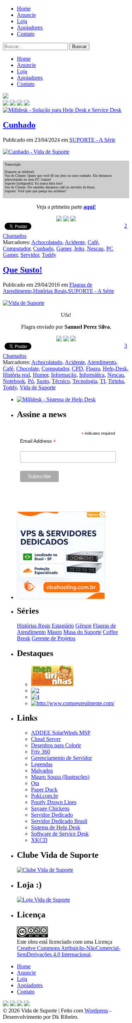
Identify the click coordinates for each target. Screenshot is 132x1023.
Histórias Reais (50, 291)
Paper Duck (44, 790)
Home (24, 9)
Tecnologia (85, 381)
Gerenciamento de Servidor (61, 758)
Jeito (79, 249)
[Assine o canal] (27, 104)
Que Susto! (22, 269)
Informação (63, 375)
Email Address (38, 441)
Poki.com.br (44, 796)
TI (102, 381)
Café (93, 242)
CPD (77, 369)
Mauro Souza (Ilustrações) (60, 777)
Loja (22, 21)
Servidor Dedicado (52, 815)
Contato (25, 34)
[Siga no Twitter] (20, 104)
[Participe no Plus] (20, 1004)
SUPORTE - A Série (92, 140)
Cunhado (19, 124)
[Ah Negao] (35, 697)
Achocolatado (46, 242)
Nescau (95, 249)
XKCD (39, 840)
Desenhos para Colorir (56, 745)
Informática (92, 375)
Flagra (93, 369)
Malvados (42, 771)
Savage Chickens (50, 808)
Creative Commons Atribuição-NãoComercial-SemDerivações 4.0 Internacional (68, 951)
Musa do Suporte (82, 632)
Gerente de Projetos (53, 638)
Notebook (14, 381)
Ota (35, 783)
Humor (40, 375)
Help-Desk (115, 369)
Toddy (49, 255)
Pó (31, 381)
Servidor (29, 255)
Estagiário (63, 626)
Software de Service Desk (60, 834)
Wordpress (96, 1011)
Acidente (75, 242)
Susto (43, 381)
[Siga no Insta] (5, 104)
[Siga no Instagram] (27, 1004)
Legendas (41, 764)
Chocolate (27, 369)
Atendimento (101, 362)
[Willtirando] (35, 691)
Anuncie (26, 15)
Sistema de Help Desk (55, 827)
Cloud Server (46, 739)
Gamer (63, 249)
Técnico (61, 381)
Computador (16, 249)
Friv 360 (40, 752)
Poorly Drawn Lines (53, 802)
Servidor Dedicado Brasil (59, 821)
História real (16, 375)
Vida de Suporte (38, 387)
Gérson (83, 626)
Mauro (54, 632)
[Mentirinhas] (52, 684)
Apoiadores (30, 28)
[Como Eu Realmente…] (72, 703)
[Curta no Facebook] (12, 104)
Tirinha (116, 381)
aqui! (89, 207)
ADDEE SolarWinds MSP (60, 733)
